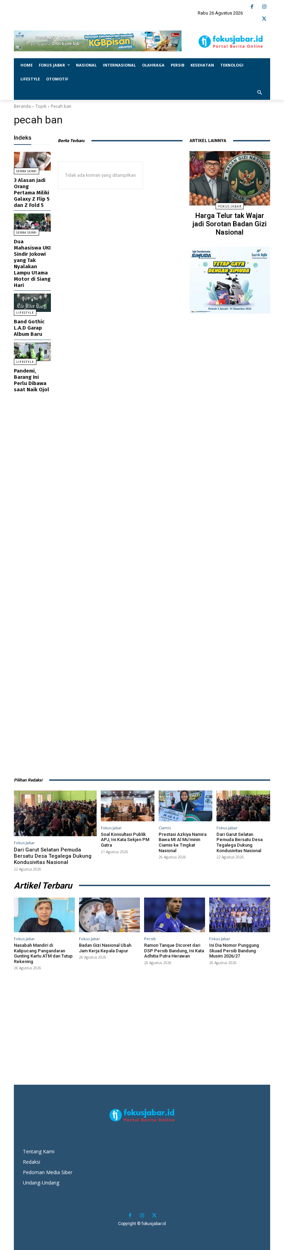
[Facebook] (252, 7)
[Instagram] (264, 7)
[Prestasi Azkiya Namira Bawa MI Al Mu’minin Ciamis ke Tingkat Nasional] (185, 805)
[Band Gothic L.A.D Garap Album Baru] (32, 303)
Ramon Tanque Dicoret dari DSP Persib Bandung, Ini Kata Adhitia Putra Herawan (174, 951)
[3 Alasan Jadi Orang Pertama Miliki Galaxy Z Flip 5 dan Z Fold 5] (32, 161)
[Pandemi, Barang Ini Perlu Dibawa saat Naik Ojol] (32, 351)
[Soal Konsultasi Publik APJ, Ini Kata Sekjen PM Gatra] (127, 805)
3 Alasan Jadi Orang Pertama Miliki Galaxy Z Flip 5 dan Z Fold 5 (32, 192)
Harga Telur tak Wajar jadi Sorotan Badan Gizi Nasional (230, 223)
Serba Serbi (26, 171)
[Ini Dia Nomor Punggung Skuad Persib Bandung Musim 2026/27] (239, 915)
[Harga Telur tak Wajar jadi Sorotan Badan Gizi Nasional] (229, 178)
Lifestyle (25, 312)
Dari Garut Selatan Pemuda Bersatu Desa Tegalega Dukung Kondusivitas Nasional (52, 856)
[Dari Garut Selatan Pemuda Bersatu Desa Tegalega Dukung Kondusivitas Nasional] (55, 813)
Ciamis (165, 828)
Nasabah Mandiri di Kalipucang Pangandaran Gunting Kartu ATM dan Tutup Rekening (43, 953)
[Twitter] (264, 19)
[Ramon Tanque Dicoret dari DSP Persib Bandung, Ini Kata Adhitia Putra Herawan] (174, 915)
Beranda (22, 106)
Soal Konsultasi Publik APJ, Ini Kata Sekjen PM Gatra (125, 840)
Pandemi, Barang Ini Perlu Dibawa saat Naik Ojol (31, 380)
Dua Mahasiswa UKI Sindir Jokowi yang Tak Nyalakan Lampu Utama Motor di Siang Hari (32, 263)
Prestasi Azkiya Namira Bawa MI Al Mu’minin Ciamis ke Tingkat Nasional (182, 842)
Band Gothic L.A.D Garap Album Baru (29, 327)
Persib (150, 939)
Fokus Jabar (229, 206)
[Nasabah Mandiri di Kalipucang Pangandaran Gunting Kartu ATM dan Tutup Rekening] (44, 915)
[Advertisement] (229, 541)
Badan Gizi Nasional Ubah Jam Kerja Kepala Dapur (105, 948)
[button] (260, 93)
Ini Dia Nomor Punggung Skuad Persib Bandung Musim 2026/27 (234, 951)
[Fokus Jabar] (230, 42)
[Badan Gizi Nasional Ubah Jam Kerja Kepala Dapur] (109, 915)
